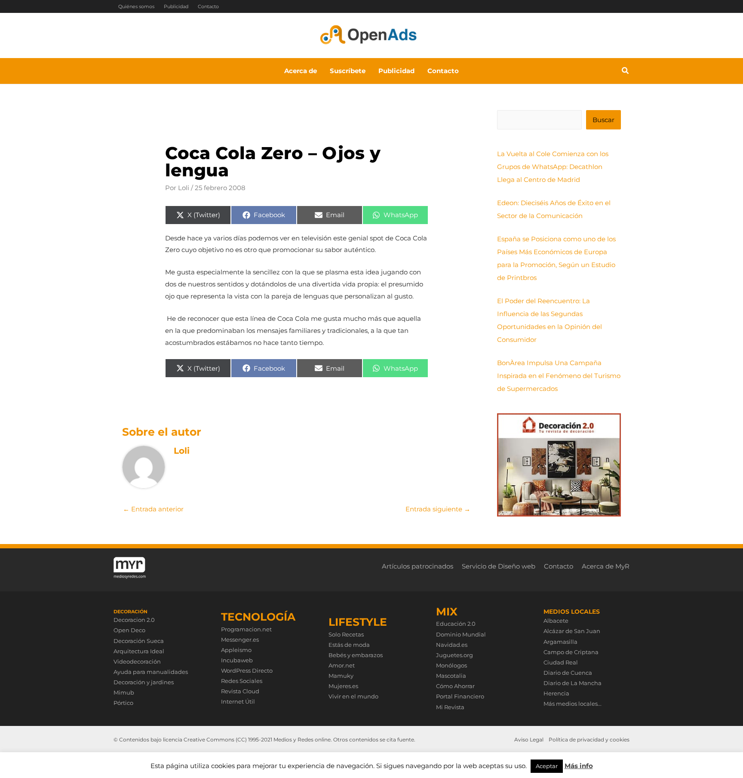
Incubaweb (237, 660)
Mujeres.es (343, 686)
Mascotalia (451, 675)
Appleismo (236, 649)
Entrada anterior (153, 509)
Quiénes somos (136, 6)
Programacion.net (246, 629)
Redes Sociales (241, 680)
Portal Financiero (460, 696)
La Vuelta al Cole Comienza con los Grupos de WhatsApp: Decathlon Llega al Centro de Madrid (552, 167)
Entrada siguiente (437, 509)
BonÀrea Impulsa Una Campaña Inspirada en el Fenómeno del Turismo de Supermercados (558, 376)
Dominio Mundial (461, 634)
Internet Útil (238, 701)
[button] (625, 72)
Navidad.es (451, 644)
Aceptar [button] (547, 766)
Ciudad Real (560, 662)
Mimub (124, 692)
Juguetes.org (454, 655)
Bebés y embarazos (356, 655)
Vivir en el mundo (353, 696)
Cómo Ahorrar (455, 686)
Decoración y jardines (144, 682)
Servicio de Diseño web (498, 566)
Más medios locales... (572, 703)
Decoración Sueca (139, 640)
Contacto (208, 6)
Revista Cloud (240, 691)
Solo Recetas (346, 634)
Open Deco (129, 630)
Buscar (603, 120)
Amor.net (342, 665)
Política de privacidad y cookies (589, 739)
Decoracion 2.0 (134, 619)
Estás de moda (349, 644)
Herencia (556, 693)
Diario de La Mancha (572, 683)
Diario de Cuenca (567, 672)
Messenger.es (240, 639)
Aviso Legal (528, 739)
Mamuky (341, 675)
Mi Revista (450, 707)
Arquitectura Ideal (139, 651)
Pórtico (123, 702)
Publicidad (176, 6)
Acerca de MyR (605, 566)
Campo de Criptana (571, 652)
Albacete (555, 620)
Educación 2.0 (456, 623)
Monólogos (451, 665)
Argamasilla (560, 641)
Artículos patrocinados (417, 566)
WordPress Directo (247, 670)
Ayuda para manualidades (151, 671)
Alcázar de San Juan (571, 630)
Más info (579, 766)
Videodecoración (137, 661)
